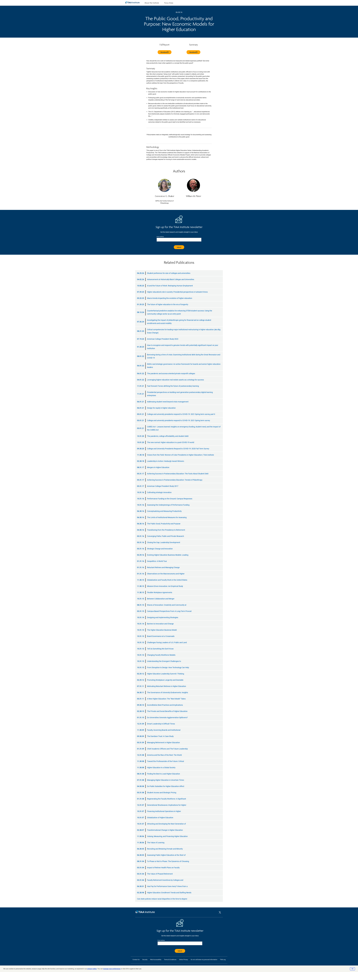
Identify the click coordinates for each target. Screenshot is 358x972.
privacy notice (92, 969)
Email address (160, 236)
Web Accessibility (155, 959)
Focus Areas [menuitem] (168, 3)
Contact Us (136, 959)
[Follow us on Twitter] (220, 914)
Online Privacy (183, 959)
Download (166, 52)
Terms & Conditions (170, 959)
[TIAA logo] (132, 2)
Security (144, 959)
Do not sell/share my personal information (204, 959)
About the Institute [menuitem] (152, 3)
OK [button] (352, 969)
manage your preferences (112, 969)
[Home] (177, 912)
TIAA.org (223, 959)
